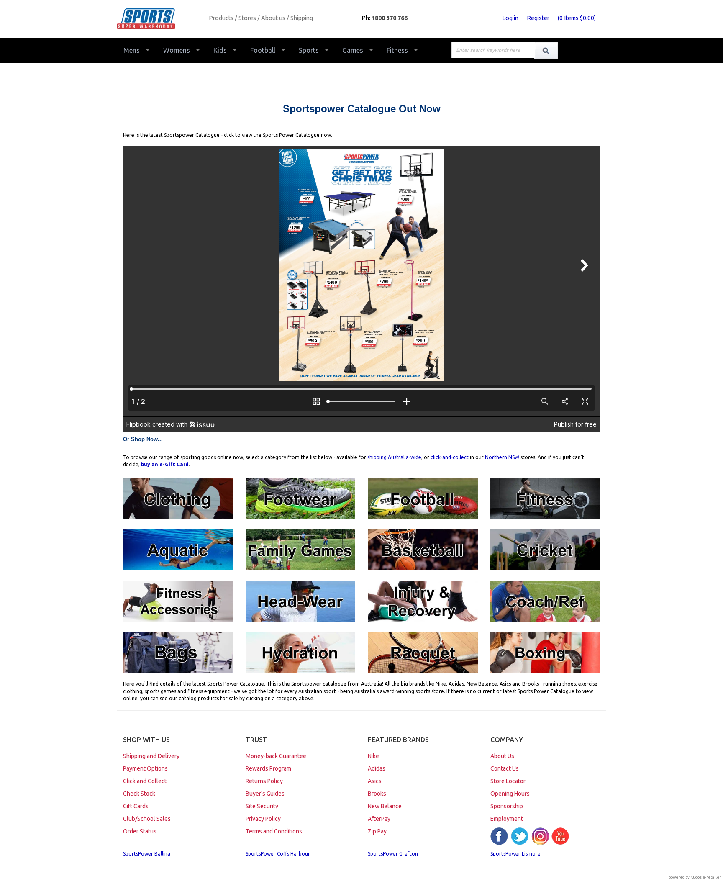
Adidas (376, 768)
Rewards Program (268, 768)
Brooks (377, 793)
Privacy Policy (263, 818)
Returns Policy (264, 781)
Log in (510, 18)
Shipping (301, 18)
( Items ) (577, 18)
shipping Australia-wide (394, 457)
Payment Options (145, 768)
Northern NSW (502, 457)
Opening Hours (510, 793)
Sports (309, 50)
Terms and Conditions (274, 831)
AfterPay (379, 818)
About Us (502, 756)
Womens (176, 50)
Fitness (397, 50)
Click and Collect (145, 781)
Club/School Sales (147, 818)
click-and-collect (450, 457)
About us (273, 18)
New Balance (385, 806)
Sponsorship (506, 806)
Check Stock (139, 793)
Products (221, 18)
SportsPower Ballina (146, 853)
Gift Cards (136, 806)
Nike (373, 756)
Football (262, 50)
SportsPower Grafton (393, 853)
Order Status (139, 831)
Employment (506, 818)
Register (538, 18)
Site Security (262, 806)
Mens (131, 50)
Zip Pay (377, 831)
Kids (220, 50)
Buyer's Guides (265, 793)
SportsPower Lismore (515, 853)
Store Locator (508, 781)
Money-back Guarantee (276, 756)
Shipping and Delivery (151, 756)
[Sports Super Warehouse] (160, 18)
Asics (375, 781)
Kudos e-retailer (705, 877)
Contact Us (504, 768)
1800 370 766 (390, 18)
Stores (247, 18)
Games (352, 50)
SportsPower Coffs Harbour (278, 853)
